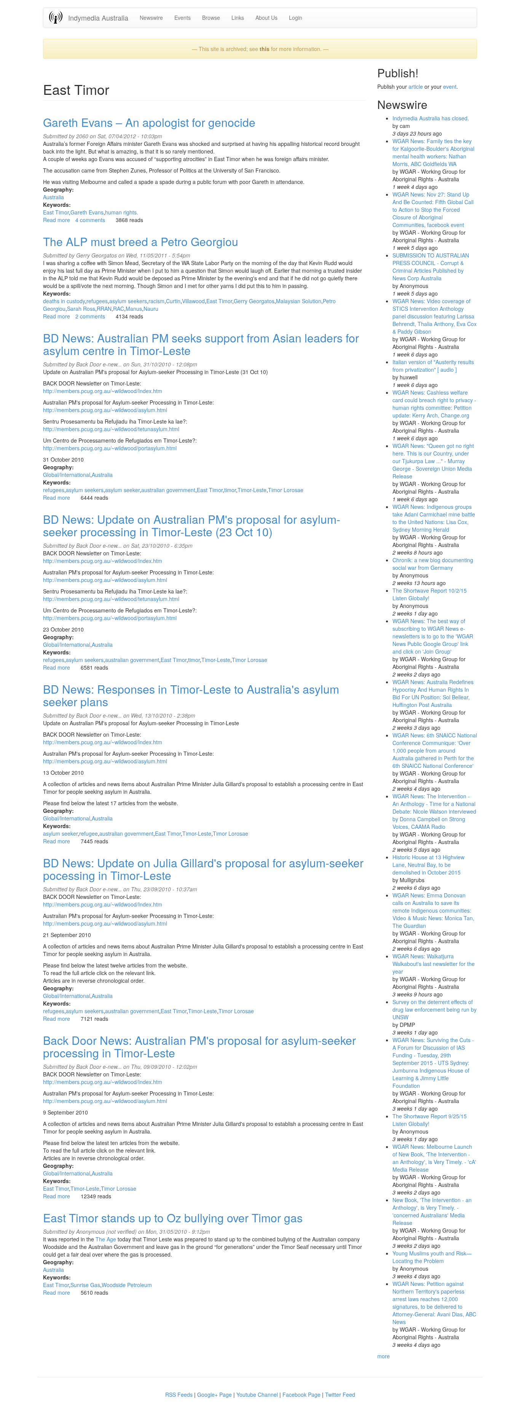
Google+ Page (214, 1394)
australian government (168, 490)
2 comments (90, 316)
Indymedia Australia (98, 17)
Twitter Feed (340, 1394)
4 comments (90, 220)
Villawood (193, 301)
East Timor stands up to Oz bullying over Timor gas (173, 1217)
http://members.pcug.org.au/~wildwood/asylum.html (105, 410)
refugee (88, 833)
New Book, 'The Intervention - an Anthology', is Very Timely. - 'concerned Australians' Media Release (432, 1211)
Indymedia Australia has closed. (430, 118)
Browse (211, 17)
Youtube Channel (257, 1394)
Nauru (151, 308)
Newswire (151, 17)
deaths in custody (64, 301)
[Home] (58, 17)
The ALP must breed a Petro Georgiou (140, 241)
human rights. (121, 212)
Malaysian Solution (298, 301)
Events (182, 17)
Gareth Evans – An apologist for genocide (149, 122)
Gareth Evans (87, 212)
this (265, 49)
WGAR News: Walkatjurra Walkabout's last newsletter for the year (433, 963)
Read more (56, 220)
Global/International (66, 474)
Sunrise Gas (85, 1285)
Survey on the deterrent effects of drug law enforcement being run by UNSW (434, 1009)
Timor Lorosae (285, 490)
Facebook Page (301, 1394)
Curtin (173, 301)
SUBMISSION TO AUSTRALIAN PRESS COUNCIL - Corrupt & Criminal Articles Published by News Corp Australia (430, 266)
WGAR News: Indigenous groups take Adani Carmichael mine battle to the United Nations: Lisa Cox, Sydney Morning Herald (433, 518)
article (415, 86)
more (383, 1356)
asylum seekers (128, 301)
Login (295, 17)
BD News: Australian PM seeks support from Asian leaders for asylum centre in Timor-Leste (201, 343)
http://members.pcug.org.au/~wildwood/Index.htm (102, 391)
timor (230, 490)
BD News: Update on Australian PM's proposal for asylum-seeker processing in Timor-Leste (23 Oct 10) (191, 525)
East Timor (56, 212)
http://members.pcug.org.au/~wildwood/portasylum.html (110, 448)
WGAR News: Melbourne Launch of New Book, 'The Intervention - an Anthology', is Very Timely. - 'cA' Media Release (434, 1158)
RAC (118, 308)
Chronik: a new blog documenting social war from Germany (432, 563)
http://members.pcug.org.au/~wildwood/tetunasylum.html (111, 429)
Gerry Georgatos (254, 301)
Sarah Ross (81, 308)
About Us (266, 17)
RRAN (104, 308)
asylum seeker (122, 490)
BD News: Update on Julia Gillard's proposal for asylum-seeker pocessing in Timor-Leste (203, 868)
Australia (53, 197)
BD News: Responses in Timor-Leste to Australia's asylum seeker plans (191, 695)
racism (156, 301)
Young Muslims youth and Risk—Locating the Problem (432, 1257)
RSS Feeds (179, 1394)
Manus (134, 308)
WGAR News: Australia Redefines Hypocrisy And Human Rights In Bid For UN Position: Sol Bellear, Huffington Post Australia (433, 693)
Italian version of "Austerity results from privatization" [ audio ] (433, 365)
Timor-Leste (252, 490)
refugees (97, 301)
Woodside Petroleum (127, 1285)
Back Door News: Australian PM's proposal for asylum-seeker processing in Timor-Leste (199, 1046)
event (449, 86)
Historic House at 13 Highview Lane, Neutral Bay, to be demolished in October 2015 (428, 864)
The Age (106, 1239)
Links (237, 17)
